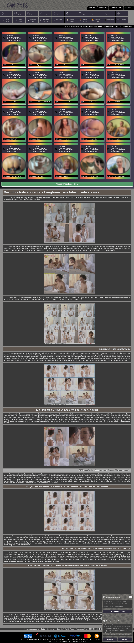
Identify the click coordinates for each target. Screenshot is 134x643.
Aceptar (125, 639)
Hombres (103, 8)
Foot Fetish (59, 19)
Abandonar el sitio (108, 615)
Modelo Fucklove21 (89, 102)
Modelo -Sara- (35, 139)
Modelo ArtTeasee (11, 65)
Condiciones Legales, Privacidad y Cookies (117, 634)
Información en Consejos (54, 629)
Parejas (92, 8)
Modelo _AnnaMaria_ (64, 102)
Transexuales (116, 8)
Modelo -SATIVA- (115, 102)
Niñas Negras (110, 19)
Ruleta (129, 8)
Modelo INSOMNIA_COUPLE (40, 102)
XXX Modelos (94, 629)
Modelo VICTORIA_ (11, 139)
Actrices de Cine (79, 26)
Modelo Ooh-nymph (64, 139)
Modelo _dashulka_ (89, 65)
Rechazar (110, 639)
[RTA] (130, 615)
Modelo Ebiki (61, 65)
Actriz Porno (70, 629)
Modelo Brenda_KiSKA (117, 65)
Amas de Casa (7, 13)
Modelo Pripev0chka (90, 139)
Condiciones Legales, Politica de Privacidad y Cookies (67, 641)
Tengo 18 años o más (118, 611)
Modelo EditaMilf (62, 176)
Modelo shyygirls (37, 65)
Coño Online (110, 13)
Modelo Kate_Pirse (11, 102)
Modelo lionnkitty (115, 139)
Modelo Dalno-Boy (37, 176)
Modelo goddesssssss (117, 176)
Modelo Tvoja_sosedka (13, 176)
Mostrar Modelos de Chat (67, 184)
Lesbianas (123, 19)
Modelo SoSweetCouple (91, 176)
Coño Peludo (123, 13)
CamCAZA (68, 26)
